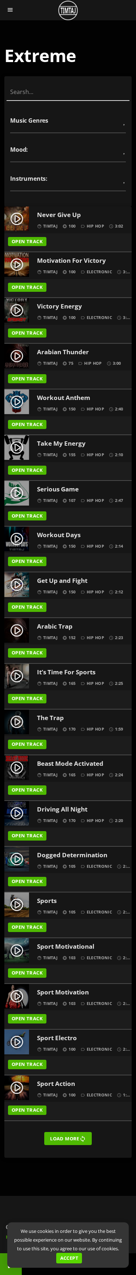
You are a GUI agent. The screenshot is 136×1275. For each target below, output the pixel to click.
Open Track (27, 241)
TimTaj (50, 226)
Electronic (99, 271)
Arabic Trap (55, 626)
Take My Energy (61, 444)
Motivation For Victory (71, 261)
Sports (47, 901)
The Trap (50, 718)
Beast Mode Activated (70, 764)
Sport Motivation (63, 992)
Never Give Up (59, 215)
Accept (69, 1258)
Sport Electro (57, 1038)
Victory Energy (59, 306)
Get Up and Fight (62, 581)
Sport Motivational (65, 947)
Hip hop (95, 226)
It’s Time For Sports (66, 672)
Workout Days (59, 535)
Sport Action (56, 1084)
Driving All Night (62, 809)
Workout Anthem (63, 398)
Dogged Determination (72, 855)
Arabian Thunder (63, 352)
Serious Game (58, 489)
